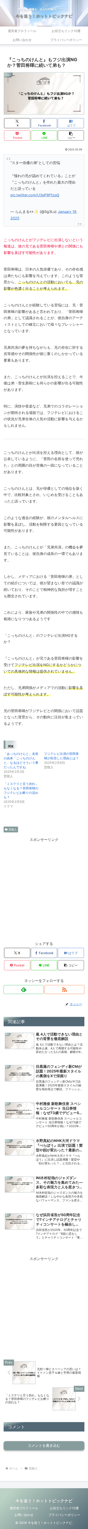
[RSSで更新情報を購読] (64, 989)
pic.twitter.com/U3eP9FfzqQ (34, 195)
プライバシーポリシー (64, 1515)
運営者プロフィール (24, 1508)
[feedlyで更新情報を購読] (24, 989)
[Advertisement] (44, 886)
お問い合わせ (23, 1515)
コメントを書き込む (44, 1445)
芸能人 (13, 829)
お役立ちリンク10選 (64, 1508)
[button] (71, 135)
